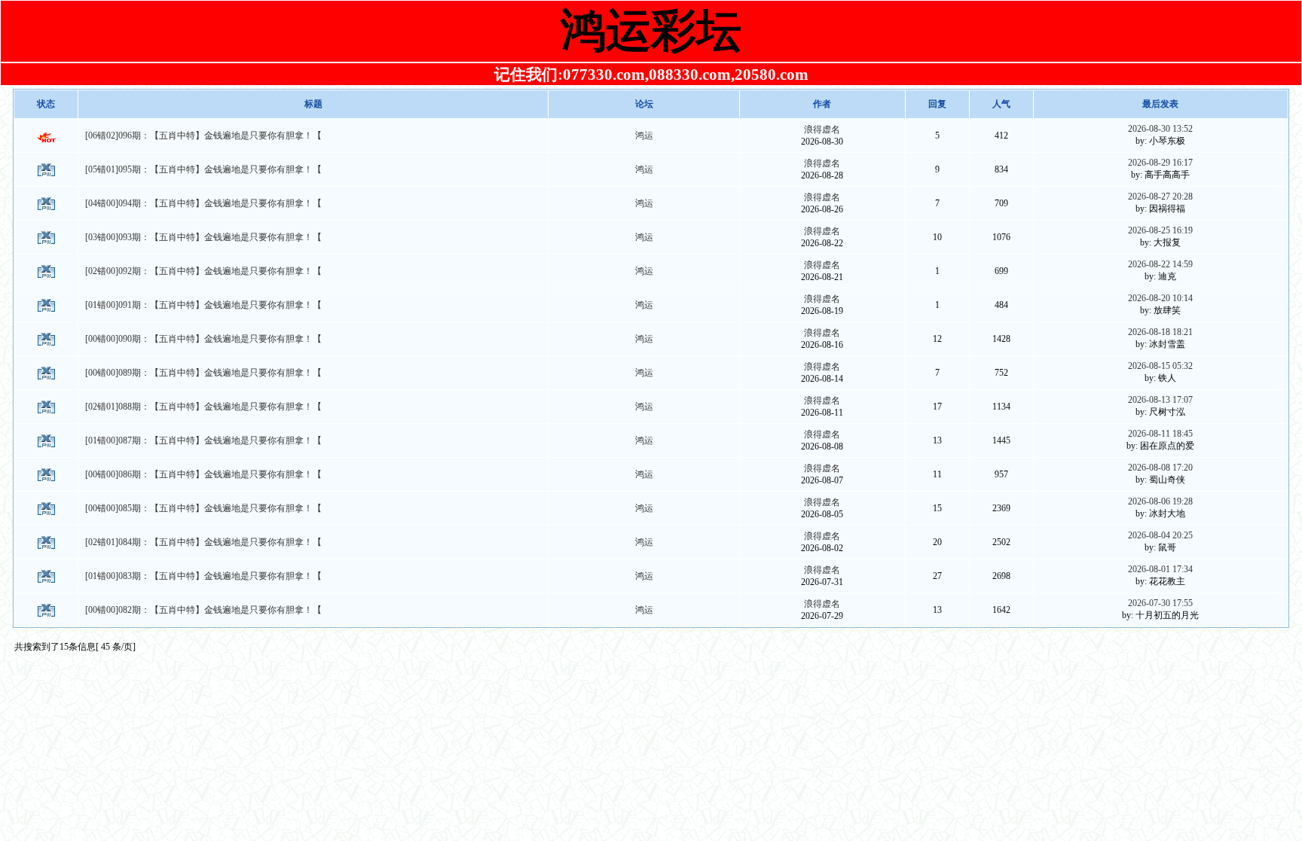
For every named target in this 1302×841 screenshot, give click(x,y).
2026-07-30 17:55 (1160, 603)
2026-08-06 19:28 (1160, 501)
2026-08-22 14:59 (1160, 264)
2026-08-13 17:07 (1160, 400)
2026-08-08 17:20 (1160, 467)
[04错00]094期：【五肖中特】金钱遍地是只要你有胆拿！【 (203, 203)
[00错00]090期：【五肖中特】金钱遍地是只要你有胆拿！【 (203, 339)
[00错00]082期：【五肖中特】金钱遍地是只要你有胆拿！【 (203, 610)
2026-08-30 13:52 (1160, 128)
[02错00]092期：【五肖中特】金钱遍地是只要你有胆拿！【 (203, 271)
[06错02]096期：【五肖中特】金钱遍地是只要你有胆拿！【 (203, 135)
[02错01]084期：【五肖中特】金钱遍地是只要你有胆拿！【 (203, 542)
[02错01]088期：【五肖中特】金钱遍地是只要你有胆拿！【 (203, 406)
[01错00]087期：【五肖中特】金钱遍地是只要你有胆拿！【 (203, 440)
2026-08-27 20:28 (1160, 196)
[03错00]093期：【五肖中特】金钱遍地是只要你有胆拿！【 (203, 237)
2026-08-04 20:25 (1160, 535)
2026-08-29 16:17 (1160, 162)
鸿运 (644, 135)
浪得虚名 (822, 129)
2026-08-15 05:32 (1160, 366)
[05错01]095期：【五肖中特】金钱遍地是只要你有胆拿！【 (203, 169)
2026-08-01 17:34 (1160, 569)
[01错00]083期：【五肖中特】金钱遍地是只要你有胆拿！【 (203, 576)
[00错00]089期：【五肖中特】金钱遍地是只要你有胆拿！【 (203, 372)
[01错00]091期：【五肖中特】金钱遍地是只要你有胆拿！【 (203, 305)
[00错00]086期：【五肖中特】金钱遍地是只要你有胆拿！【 (203, 474)
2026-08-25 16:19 (1160, 230)
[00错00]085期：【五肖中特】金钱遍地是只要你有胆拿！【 (203, 508)
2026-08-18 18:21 (1160, 332)
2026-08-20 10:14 (1160, 298)
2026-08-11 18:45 (1160, 433)
